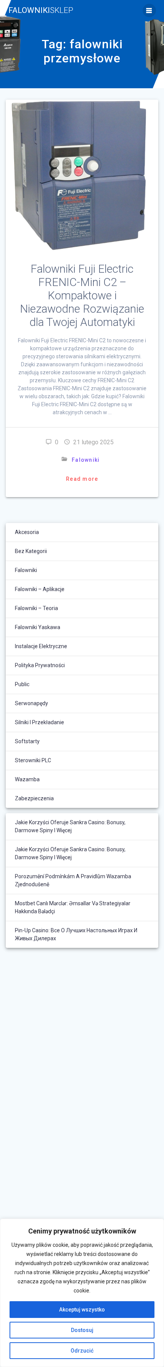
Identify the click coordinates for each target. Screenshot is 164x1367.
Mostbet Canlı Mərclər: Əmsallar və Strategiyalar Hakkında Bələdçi (72, 907)
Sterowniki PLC (33, 760)
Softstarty (27, 741)
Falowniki (40, 10)
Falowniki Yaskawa (37, 627)
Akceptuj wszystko (82, 1310)
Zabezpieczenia (34, 798)
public (22, 684)
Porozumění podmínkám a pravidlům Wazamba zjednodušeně (73, 880)
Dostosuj (82, 1330)
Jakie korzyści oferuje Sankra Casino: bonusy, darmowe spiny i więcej (70, 826)
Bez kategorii (31, 551)
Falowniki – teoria (36, 608)
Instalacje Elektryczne (41, 646)
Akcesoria (27, 532)
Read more (82, 479)
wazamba (27, 779)
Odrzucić (82, 1351)
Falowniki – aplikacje (39, 589)
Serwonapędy (31, 703)
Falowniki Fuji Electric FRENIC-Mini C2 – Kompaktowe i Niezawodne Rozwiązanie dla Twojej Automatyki (82, 295)
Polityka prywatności (40, 665)
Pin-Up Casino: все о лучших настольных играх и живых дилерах (76, 934)
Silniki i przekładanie (39, 722)
